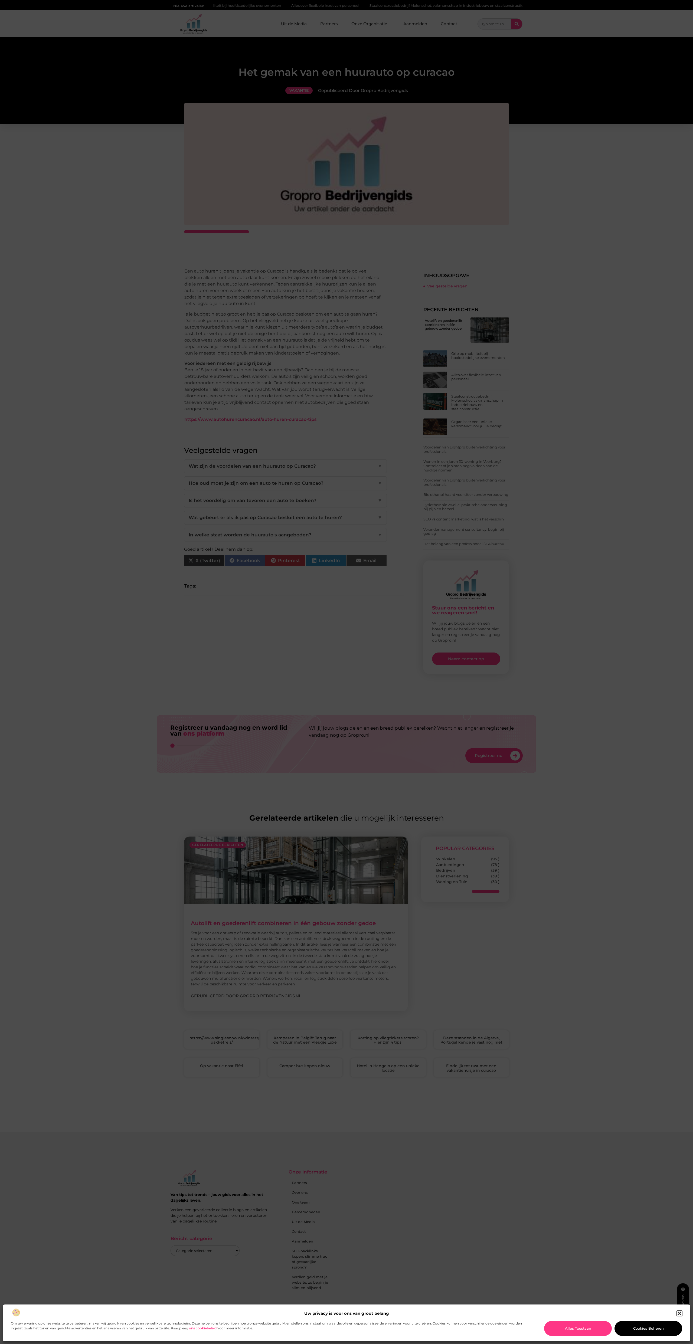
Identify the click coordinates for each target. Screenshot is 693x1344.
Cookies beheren (648, 1328)
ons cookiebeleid (203, 1328)
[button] (679, 1313)
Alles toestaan (578, 1328)
